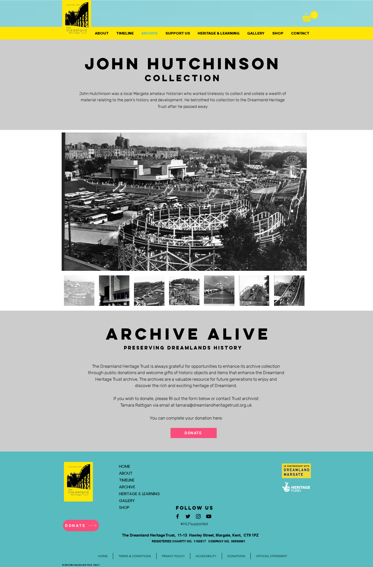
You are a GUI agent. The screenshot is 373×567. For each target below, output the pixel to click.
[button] (310, 16)
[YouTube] (209, 516)
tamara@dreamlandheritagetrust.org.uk (214, 405)
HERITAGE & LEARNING (137, 494)
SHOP (124, 507)
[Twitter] (188, 516)
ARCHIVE (127, 487)
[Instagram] (198, 516)
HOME (124, 466)
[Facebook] (177, 516)
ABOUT (125, 473)
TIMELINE (126, 480)
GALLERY (127, 501)
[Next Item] (298, 202)
